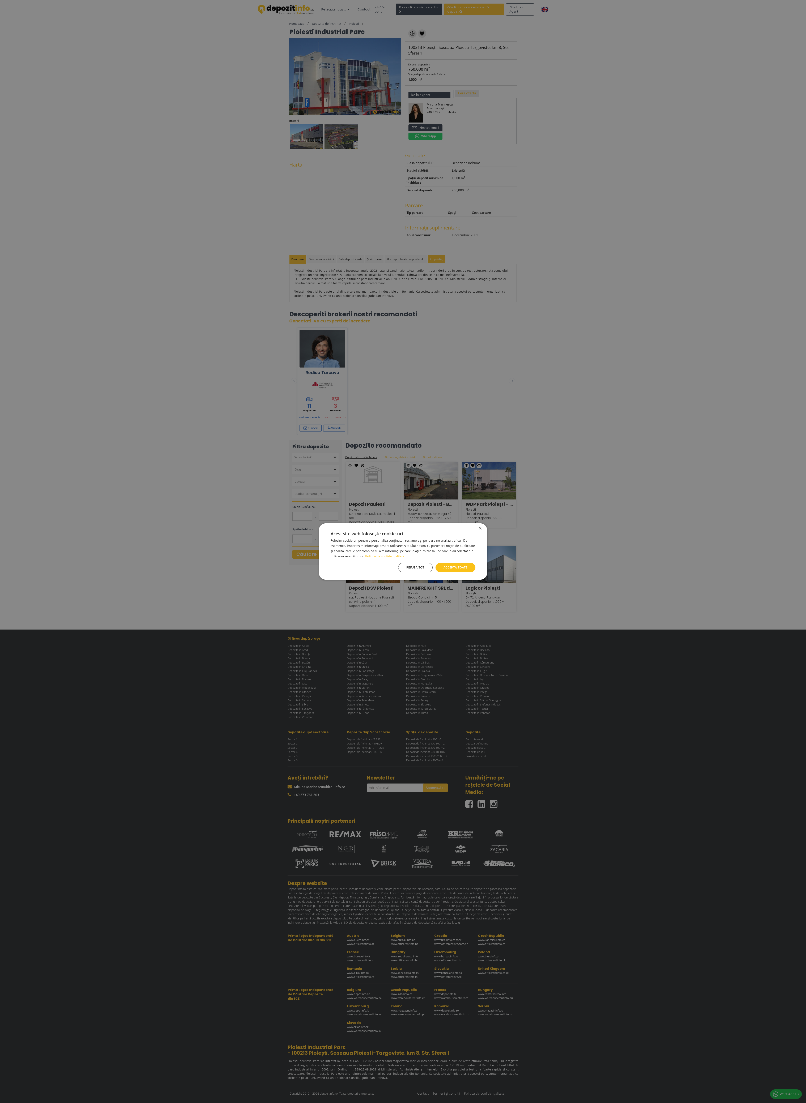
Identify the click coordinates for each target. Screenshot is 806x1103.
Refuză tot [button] (415, 567)
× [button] (480, 528)
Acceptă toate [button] (455, 567)
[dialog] (403, 551)
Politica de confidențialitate (384, 556)
